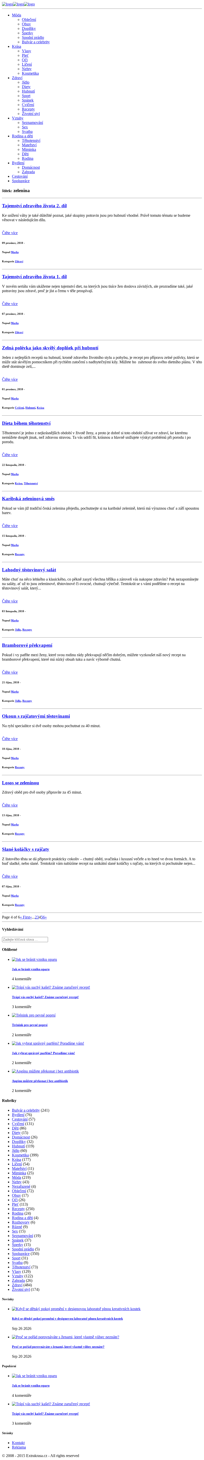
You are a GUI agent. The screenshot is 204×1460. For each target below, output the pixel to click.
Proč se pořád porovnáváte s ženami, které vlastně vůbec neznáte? (58, 1347)
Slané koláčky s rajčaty (25, 849)
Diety (26, 87)
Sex (25, 127)
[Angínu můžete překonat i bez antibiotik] (45, 1071)
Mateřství (29, 145)
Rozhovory (21, 1222)
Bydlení (18, 163)
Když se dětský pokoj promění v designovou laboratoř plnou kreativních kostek (67, 1318)
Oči (25, 60)
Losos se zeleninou (20, 782)
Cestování (20, 176)
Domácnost (31, 167)
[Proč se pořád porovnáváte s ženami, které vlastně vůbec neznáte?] (65, 1337)
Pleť (25, 55)
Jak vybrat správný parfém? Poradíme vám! (43, 1053)
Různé (17, 1227)
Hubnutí (28, 91)
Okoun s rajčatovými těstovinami (36, 716)
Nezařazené (21, 1186)
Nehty (27, 69)
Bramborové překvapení (27, 645)
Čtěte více (10, 233)
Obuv (26, 24)
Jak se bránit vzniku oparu (31, 969)
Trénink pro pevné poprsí (30, 1025)
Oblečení (29, 19)
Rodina (27, 158)
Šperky (27, 33)
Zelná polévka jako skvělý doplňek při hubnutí (50, 347)
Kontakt (18, 1443)
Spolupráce (21, 181)
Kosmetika (30, 73)
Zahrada (28, 172)
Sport (26, 96)
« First (25, 917)
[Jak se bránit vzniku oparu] (34, 959)
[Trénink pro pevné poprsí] (33, 1015)
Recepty (28, 109)
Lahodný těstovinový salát (29, 569)
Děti (25, 154)
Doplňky (29, 28)
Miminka (29, 149)
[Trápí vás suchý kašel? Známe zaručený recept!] (51, 987)
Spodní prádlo (33, 37)
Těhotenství (31, 140)
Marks (15, 252)
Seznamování (32, 122)
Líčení (27, 64)
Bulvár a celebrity (36, 42)
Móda (16, 15)
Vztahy (17, 118)
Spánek (28, 100)
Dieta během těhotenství (26, 423)
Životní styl (31, 113)
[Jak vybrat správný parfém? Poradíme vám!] (48, 1043)
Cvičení (28, 105)
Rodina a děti (22, 136)
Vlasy (26, 51)
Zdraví (17, 78)
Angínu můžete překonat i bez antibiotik (40, 1081)
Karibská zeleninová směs (28, 498)
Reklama (19, 1447)
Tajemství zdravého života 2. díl (34, 205)
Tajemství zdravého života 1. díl (34, 276)
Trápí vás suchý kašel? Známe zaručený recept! (45, 997)
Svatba (27, 131)
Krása (16, 46)
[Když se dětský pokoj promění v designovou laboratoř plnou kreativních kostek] (76, 1309)
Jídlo (25, 82)
